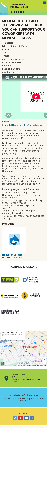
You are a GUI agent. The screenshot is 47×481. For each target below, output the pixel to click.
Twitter (15, 418)
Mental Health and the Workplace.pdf (23, 124)
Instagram (26, 418)
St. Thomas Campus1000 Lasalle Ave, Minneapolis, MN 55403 (26, 379)
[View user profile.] (14, 252)
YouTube (20, 418)
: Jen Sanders (12, 254)
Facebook (32, 418)
